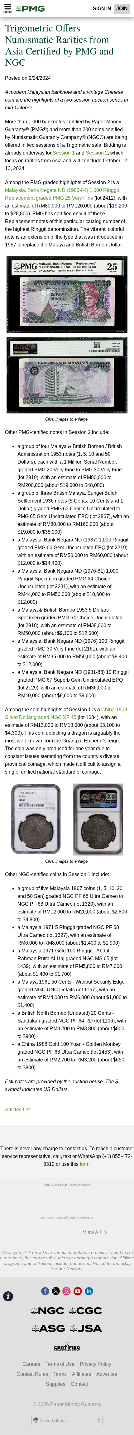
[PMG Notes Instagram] (66, 1292)
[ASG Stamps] (48, 1328)
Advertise (106, 1374)
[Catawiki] (37, 1232)
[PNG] (67, 1196)
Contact (79, 1384)
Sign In (102, 8)
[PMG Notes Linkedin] (88, 1292)
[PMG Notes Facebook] (45, 1292)
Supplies (55, 1384)
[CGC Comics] (85, 1310)
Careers (31, 1364)
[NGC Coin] (48, 1310)
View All (92, 1232)
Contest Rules (32, 1374)
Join (122, 8)
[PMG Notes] (32, 8)
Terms (60, 1374)
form (84, 1164)
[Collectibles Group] (67, 1346)
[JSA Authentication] (86, 1328)
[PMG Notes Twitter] (56, 1292)
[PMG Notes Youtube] (77, 1292)
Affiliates (81, 1374)
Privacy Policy (95, 1364)
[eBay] (66, 1232)
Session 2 (97, 152)
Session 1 (64, 152)
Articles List (18, 1109)
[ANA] (35, 1196)
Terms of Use (59, 1364)
